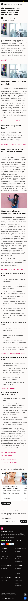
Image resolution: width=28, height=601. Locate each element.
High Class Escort (5, 580)
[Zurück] (2, 4)
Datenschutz (13, 597)
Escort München (19, 554)
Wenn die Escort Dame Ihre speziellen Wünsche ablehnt (11, 487)
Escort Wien (4, 568)
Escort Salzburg (4, 571)
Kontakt (17, 588)
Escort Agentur (18, 585)
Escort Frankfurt (18, 556)
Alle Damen (4, 551)
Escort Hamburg (18, 558)
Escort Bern (17, 573)
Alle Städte (3, 554)
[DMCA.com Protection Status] (6, 540)
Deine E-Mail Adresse (6, 518)
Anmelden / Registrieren (6, 558)
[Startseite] (14, 528)
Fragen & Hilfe (4, 556)
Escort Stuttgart (18, 561)
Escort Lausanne (19, 571)
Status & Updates (11, 598)
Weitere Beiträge (6, 503)
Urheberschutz (4, 598)
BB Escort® (6, 593)
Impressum (19, 597)
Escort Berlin (18, 551)
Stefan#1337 (6, 18)
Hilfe (21, 1)
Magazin (17, 583)
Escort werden (18, 580)
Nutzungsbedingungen (5, 597)
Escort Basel (18, 568)
